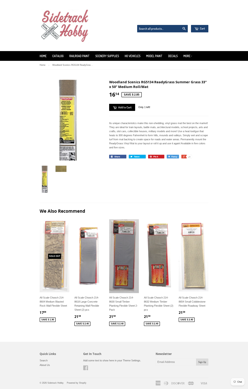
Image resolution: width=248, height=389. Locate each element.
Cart (202, 28)
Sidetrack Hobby (55, 383)
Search (44, 360)
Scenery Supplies (107, 56)
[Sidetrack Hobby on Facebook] (85, 368)
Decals (173, 56)
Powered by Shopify (76, 383)
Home (43, 56)
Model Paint (154, 56)
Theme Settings (131, 360)
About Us (45, 365)
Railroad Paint (79, 56)
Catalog (58, 56)
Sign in (180, 20)
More (186, 56)
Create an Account (198, 20)
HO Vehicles (132, 56)
